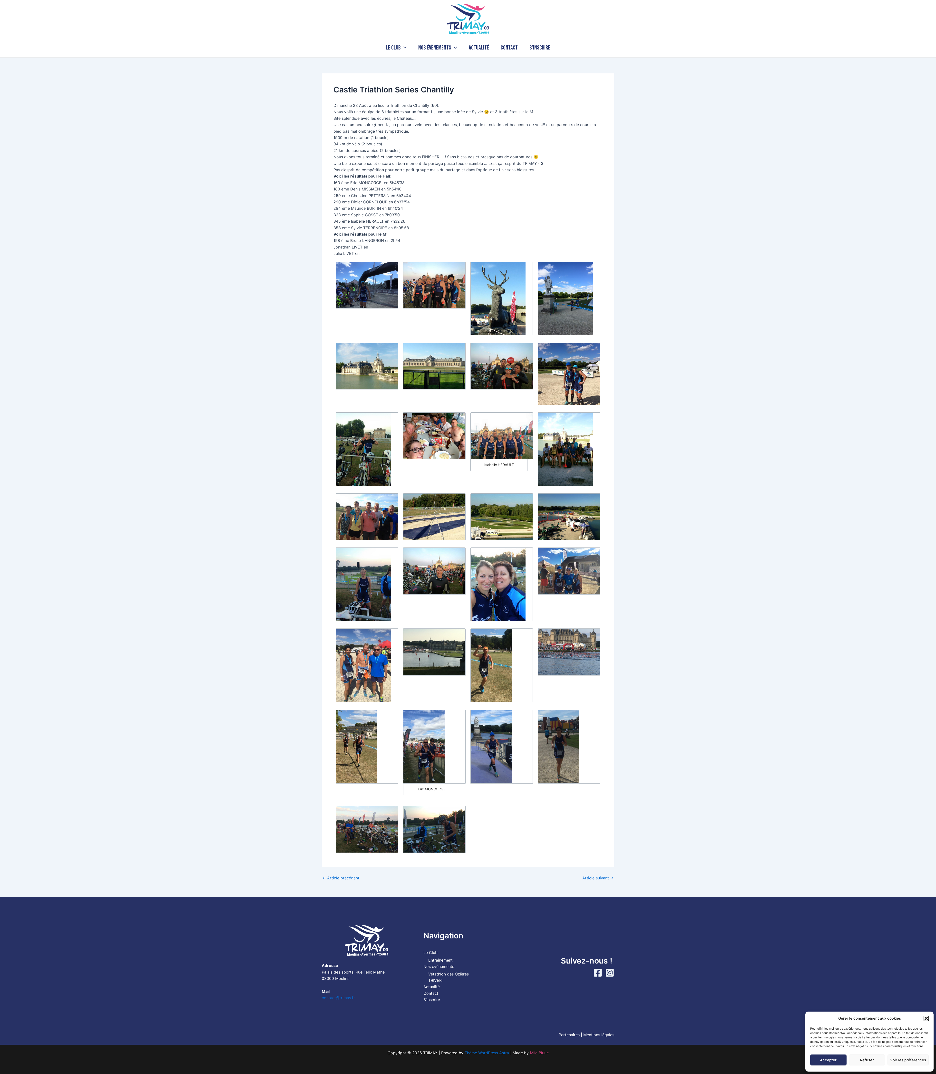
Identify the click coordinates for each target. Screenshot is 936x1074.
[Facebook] (597, 972)
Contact (509, 47)
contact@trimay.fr (338, 997)
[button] (926, 1018)
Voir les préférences (908, 1060)
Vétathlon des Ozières (448, 974)
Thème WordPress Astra (487, 1052)
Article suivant (598, 878)
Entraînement (440, 960)
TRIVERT (436, 980)
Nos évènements (434, 47)
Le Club (393, 47)
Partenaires (569, 1034)
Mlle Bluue (539, 1052)
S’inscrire (539, 47)
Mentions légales (598, 1034)
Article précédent (340, 878)
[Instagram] (609, 972)
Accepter (828, 1060)
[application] (404, 48)
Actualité (479, 47)
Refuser (867, 1060)
